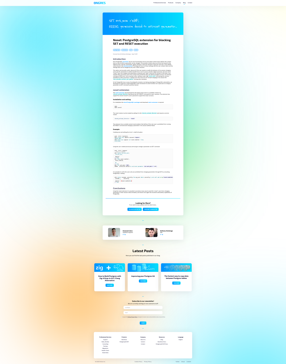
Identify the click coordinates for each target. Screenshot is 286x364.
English (181, 339)
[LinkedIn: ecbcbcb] (125, 234)
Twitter (178, 361)
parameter (126, 61)
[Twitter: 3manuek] (123, 234)
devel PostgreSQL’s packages (132, 102)
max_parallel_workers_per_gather (123, 79)
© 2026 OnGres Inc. (100, 361)
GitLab (183, 361)
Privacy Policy (147, 361)
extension (124, 49)
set (131, 49)
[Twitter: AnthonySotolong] (160, 234)
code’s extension (153, 102)
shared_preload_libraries (120, 94)
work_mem (152, 76)
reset (136, 49)
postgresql (116, 49)
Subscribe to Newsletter (150, 209)
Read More (109, 285)
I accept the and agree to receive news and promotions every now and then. (143, 317)
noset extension (119, 92)
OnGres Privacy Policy (132, 317)
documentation (128, 66)
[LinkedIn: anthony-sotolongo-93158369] (162, 234)
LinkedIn (188, 361)
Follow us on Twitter (134, 209)
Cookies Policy (138, 361)
